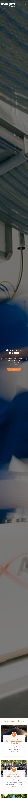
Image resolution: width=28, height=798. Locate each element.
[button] (1, 359)
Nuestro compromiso (14, 371)
